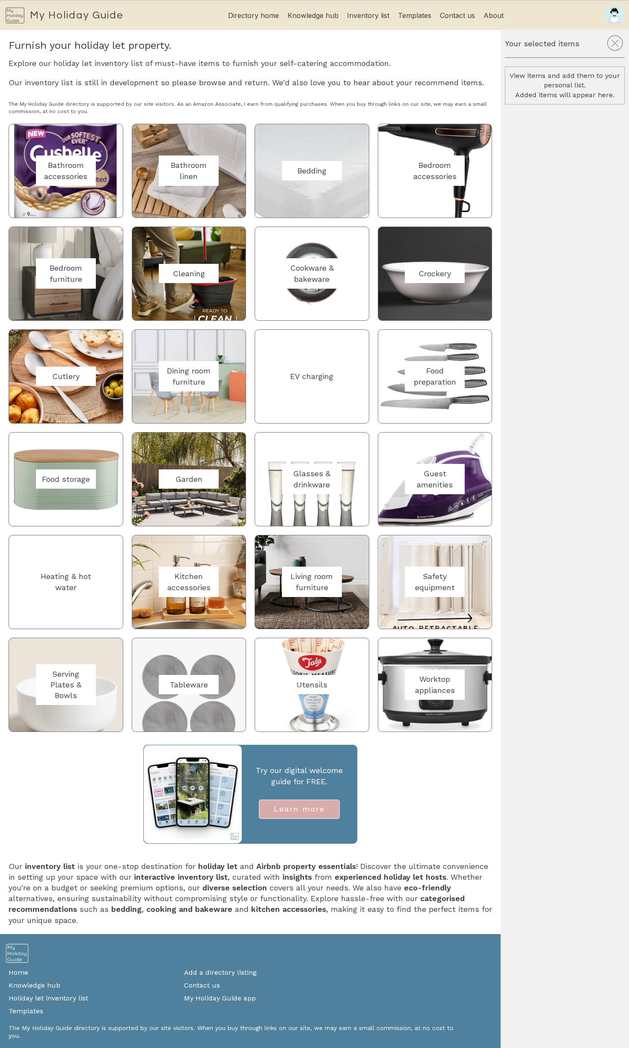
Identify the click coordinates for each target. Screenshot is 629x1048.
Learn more (299, 808)
